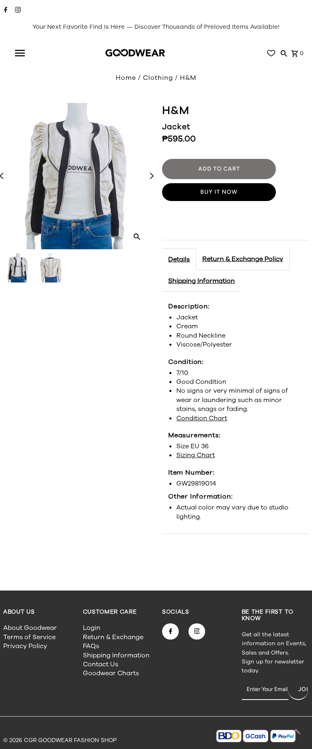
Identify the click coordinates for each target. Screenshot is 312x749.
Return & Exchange (113, 637)
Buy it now (219, 191)
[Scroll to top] (296, 733)
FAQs (91, 646)
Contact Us (100, 664)
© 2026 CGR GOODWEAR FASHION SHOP (60, 740)
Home (126, 77)
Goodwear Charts (111, 673)
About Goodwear (30, 627)
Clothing (158, 77)
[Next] (151, 176)
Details (179, 259)
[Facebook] (4, 10)
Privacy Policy (25, 646)
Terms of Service (29, 637)
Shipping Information (201, 280)
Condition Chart (201, 418)
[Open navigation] (20, 53)
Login (91, 627)
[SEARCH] (284, 53)
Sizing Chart (195, 455)
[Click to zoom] (137, 236)
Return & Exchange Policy (242, 259)
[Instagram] (17, 10)
